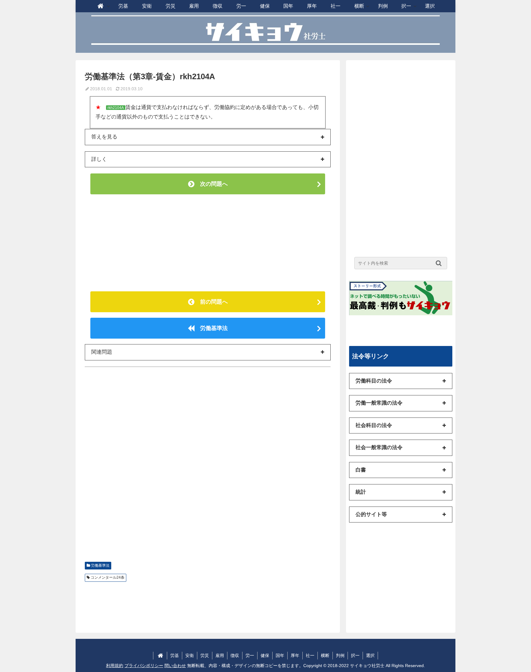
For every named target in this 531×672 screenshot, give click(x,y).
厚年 (295, 655)
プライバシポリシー (143, 665)
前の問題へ (211, 302)
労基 (174, 655)
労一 (250, 655)
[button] (440, 263)
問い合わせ (175, 665)
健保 (265, 655)
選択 (370, 655)
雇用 (219, 655)
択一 (355, 655)
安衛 (189, 655)
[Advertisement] (208, 243)
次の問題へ (211, 184)
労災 (204, 655)
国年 (280, 655)
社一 (310, 655)
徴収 (234, 655)
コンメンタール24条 (107, 577)
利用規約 (114, 665)
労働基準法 (211, 328)
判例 (340, 655)
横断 (325, 655)
